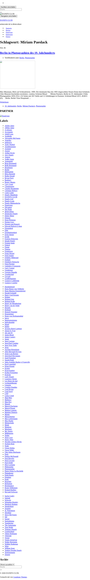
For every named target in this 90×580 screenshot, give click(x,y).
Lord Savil (9, 391)
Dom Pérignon (10, 220)
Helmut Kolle (10, 301)
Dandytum (9, 205)
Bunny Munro (10, 182)
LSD (6, 394)
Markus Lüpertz (11, 410)
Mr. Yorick (9, 431)
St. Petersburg (10, 511)
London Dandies (11, 387)
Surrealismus (9, 521)
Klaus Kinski (9, 366)
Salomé (7, 498)
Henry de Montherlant (13, 303)
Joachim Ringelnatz (12, 350)
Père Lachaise (10, 465)
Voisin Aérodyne (11, 540)
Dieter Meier (9, 216)
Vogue (7, 538)
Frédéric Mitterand (11, 258)
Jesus (7, 347)
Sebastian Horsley (11, 502)
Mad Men (8, 398)
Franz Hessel (9, 253)
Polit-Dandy (9, 475)
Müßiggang (9, 433)
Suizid (7, 519)
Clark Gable (9, 193)
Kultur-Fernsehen (11, 373)
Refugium (8, 484)
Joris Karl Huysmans (12, 356)
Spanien (8, 508)
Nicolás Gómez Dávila (13, 442)
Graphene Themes (20, 577)
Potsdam (8, 477)
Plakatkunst (9, 473)
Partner (8, 36)
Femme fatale (10, 243)
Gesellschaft (9, 274)
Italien (7, 327)
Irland (7, 324)
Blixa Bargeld (10, 174)
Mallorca (8, 400)
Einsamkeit (9, 228)
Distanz (7, 218)
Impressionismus (11, 320)
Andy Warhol (10, 145)
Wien (7, 546)
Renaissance (9, 486)
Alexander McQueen (12, 138)
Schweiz (8, 500)
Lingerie (8, 385)
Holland (8, 310)
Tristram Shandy (11, 529)
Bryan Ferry (9, 178)
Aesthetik (8, 136)
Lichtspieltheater (11, 383)
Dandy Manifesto (11, 195)
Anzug (7, 151)
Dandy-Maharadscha (12, 203)
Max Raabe (9, 421)
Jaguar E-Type (10, 331)
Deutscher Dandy (11, 214)
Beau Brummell (10, 163)
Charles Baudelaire (12, 189)
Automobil (9, 161)
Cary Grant (9, 184)
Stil (6, 517)
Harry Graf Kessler (12, 295)
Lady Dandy (9, 377)
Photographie (30, 58)
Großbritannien (10, 279)
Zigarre (7, 555)
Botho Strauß (10, 176)
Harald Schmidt (10, 293)
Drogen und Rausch (12, 224)
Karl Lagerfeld (10, 364)
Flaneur (7, 249)
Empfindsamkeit (11, 233)
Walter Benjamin (11, 542)
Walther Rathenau (11, 544)
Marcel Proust (10, 408)
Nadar (7, 435)
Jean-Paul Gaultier (11, 343)
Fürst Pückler (10, 264)
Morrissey (8, 429)
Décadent (8, 207)
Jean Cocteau (10, 341)
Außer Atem (9, 159)
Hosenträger (9, 314)
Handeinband (10, 287)
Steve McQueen (11, 515)
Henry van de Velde (12, 306)
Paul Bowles (9, 458)
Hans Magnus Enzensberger (15, 291)
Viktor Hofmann (11, 534)
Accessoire (9, 132)
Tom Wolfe (9, 527)
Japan (7, 339)
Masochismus (10, 417)
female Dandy (10, 241)
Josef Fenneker (10, 358)
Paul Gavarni (9, 461)
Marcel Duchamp (11, 406)
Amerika (8, 140)
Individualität (9, 322)
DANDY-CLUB (6, 20)
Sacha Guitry (9, 496)
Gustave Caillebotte (12, 281)
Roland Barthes (10, 490)
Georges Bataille (11, 272)
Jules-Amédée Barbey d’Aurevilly (17, 362)
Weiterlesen (4, 102)
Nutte (7, 446)
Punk (7, 479)
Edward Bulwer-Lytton (13, 226)
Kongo (7, 368)
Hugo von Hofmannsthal (14, 316)
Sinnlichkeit (9, 506)
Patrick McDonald (11, 456)
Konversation (10, 371)
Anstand (8, 149)
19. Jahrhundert (10, 106)
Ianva (7, 318)
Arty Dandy (9, 155)
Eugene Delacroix (11, 239)
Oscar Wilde (9, 450)
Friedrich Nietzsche (12, 262)
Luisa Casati (9, 396)
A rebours (8, 130)
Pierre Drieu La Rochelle (14, 471)
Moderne (8, 427)
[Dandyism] (4, 116)
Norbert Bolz (9, 444)
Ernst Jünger (9, 235)
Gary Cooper (9, 268)
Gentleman (9, 270)
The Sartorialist (10, 525)
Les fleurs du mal (11, 381)
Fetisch (7, 245)
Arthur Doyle (10, 153)
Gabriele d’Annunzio (12, 266)
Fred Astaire (9, 256)
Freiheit (7, 260)
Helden (7, 297)
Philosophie (9, 467)
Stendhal (8, 513)
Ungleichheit (9, 532)
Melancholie (9, 423)
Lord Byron (9, 389)
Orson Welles (10, 448)
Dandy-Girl (9, 199)
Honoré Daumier (11, 312)
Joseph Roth (9, 360)
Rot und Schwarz (11, 492)
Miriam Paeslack (29, 106)
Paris (6, 454)
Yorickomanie (10, 552)
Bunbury (8, 180)
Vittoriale (8, 536)
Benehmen (9, 168)
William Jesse (10, 548)
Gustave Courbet (11, 283)
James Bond (9, 335)
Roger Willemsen (11, 488)
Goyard (7, 276)
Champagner (9, 186)
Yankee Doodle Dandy (13, 550)
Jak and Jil (8, 333)
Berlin (21, 58)
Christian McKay (11, 191)
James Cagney (10, 337)
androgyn (8, 142)
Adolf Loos (9, 134)
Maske (7, 414)
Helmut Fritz (9, 299)
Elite (6, 230)
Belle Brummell (10, 165)
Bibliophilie (9, 172)
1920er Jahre (9, 126)
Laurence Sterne (11, 379)
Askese (7, 157)
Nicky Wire (9, 440)
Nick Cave (9, 438)
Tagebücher (9, 523)
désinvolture (9, 212)
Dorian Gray (9, 222)
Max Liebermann (11, 419)
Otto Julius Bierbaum (12, 452)
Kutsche (8, 375)
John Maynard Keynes (13, 352)
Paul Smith (9, 463)
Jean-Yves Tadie (11, 345)
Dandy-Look (9, 201)
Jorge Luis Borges (11, 354)
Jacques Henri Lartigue (13, 329)
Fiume (7, 247)
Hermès (7, 308)
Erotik (7, 237)
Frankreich (9, 251)
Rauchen (8, 481)
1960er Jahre (9, 128)
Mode (7, 425)
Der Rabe (8, 209)
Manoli (7, 404)
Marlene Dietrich (11, 412)
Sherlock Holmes (11, 504)
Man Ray (8, 402)
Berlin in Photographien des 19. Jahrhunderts (27, 52)
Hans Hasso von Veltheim (14, 289)
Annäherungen (10, 147)
